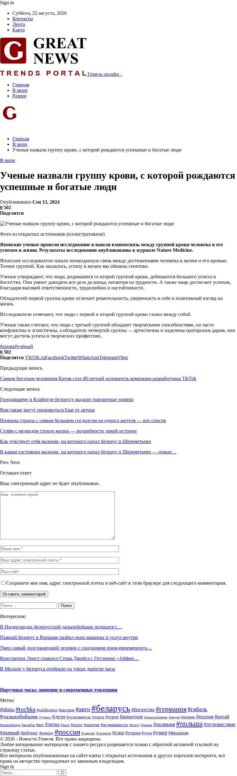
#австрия (66, 710)
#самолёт (88, 733)
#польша (189, 724)
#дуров (112, 717)
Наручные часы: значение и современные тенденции (58, 689)
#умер (160, 732)
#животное (131, 717)
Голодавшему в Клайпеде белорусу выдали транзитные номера (66, 399)
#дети (58, 717)
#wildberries (47, 710)
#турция (132, 733)
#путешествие (219, 724)
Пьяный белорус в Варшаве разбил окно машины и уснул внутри (69, 637)
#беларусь (110, 708)
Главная (20, 84)
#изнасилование (156, 717)
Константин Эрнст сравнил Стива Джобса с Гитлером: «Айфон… (69, 658)
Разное (19, 95)
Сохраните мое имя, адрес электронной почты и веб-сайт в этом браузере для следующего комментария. (116, 583)
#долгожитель (78, 717)
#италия (204, 716)
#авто (83, 709)
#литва (52, 724)
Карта (18, 29)
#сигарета (103, 733)
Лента (18, 24)
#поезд (134, 725)
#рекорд (46, 733)
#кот (40, 725)
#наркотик (91, 725)
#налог (76, 725)
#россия (67, 732)
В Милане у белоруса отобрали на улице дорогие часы (57, 668)
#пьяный (9, 733)
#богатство (143, 709)
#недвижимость (114, 724)
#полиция (164, 724)
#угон (147, 733)
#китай (221, 716)
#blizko (7, 709)
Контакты (22, 18)
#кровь (7, 346)
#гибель (197, 709)
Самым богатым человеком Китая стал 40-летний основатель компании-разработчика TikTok (98, 378)
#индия (174, 717)
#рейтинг (29, 733)
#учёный (24, 346)
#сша (118, 733)
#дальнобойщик (19, 716)
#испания (188, 717)
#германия (171, 709)
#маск (65, 725)
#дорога (98, 717)
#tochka (25, 709)
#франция (178, 732)
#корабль (28, 725)
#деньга (45, 717)
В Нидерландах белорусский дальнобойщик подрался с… (61, 626)
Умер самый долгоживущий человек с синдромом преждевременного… (76, 647)
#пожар (146, 725)
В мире (19, 90)
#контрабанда (10, 725)
